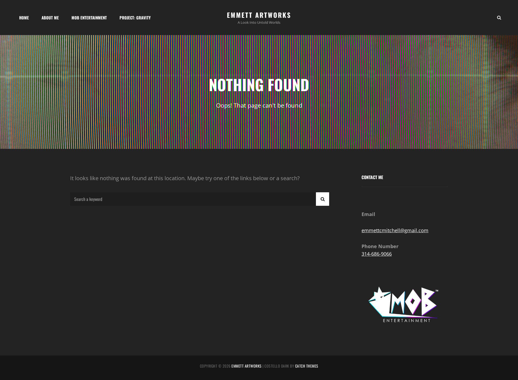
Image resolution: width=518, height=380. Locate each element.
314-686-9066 (377, 254)
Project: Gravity (135, 17)
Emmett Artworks (259, 15)
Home (24, 17)
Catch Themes (306, 366)
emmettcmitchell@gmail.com (395, 230)
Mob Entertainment (89, 17)
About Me (50, 17)
